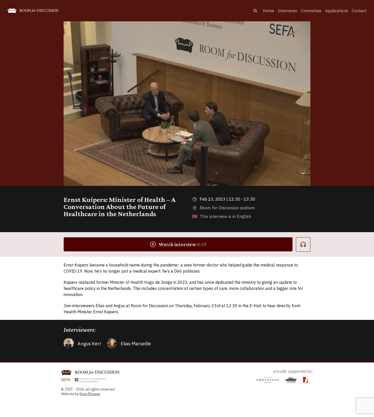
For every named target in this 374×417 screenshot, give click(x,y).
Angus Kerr (90, 344)
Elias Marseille (136, 344)
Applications (336, 10)
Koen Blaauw (90, 394)
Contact (359, 10)
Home (268, 10)
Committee (311, 10)
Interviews (287, 10)
